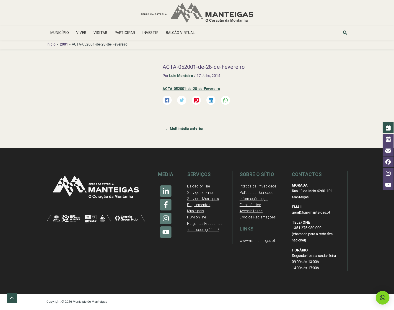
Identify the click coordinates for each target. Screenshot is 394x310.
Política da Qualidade (256, 192)
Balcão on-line (198, 186)
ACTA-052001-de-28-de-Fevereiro (191, 89)
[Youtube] (165, 232)
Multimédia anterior (184, 128)
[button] (345, 33)
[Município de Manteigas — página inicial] (197, 13)
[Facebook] (167, 100)
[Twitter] (181, 100)
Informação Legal (254, 199)
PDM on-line (196, 217)
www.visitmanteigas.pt (257, 240)
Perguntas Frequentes (204, 223)
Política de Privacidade (258, 186)
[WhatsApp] (225, 100)
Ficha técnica (250, 205)
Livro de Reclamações (258, 217)
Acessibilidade (251, 211)
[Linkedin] (210, 100)
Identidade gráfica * (203, 230)
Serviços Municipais (203, 199)
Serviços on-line (200, 192)
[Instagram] (165, 218)
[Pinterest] (196, 100)
